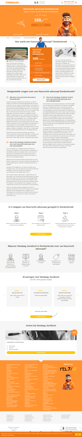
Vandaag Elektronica (47, 419)
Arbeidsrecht (9, 370)
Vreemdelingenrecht (47, 406)
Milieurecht (45, 393)
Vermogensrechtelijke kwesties (31, 405)
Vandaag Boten (9, 420)
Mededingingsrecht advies (30, 396)
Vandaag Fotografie (65, 417)
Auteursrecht (9, 371)
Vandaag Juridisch (28, 420)
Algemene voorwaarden (13, 427)
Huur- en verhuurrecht (11, 389)
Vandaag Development (66, 415)
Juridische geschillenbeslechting (49, 390)
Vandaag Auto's (9, 415)
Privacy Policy (13, 429)
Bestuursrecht (9, 376)
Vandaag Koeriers (10, 417)
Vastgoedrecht (28, 403)
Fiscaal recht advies (10, 382)
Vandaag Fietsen (28, 419)
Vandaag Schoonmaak (47, 416)
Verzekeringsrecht (28, 406)
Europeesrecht (28, 374)
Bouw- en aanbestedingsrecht (12, 377)
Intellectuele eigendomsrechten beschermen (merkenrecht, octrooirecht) (49, 386)
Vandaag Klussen (10, 416)
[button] (6, 97)
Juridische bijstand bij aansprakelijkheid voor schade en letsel (32, 389)
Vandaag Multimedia (47, 415)
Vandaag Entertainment (29, 417)
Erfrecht (8, 380)
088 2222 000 (69, 2)
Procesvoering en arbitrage (12, 405)
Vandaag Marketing (65, 416)
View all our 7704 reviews (41, 311)
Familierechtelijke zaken (48, 382)
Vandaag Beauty (9, 419)
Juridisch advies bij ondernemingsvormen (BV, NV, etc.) (12, 392)
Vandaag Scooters (47, 417)
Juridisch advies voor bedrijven (49, 389)
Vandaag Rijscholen (29, 416)
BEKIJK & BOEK (41, 79)
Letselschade (27, 395)
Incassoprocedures (29, 386)
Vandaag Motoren (28, 415)
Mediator (45, 392)
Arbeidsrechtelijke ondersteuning (50, 371)
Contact (14, 430)
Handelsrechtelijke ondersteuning (50, 383)
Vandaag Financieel (47, 420)
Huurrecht (27, 382)
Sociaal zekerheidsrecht (11, 406)
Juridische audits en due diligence (13, 395)
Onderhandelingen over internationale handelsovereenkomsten (48, 402)
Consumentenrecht (10, 379)
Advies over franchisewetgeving (49, 370)
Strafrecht (45, 405)
